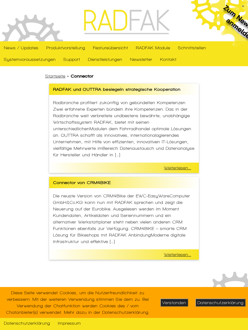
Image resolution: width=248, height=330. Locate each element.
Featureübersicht (110, 47)
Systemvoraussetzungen (30, 59)
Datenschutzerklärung (27, 323)
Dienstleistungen (105, 59)
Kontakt (168, 59)
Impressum (69, 323)
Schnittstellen (192, 47)
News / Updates (21, 47)
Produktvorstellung (65, 47)
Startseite (55, 76)
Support (71, 59)
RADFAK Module (153, 47)
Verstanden (174, 302)
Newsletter (141, 59)
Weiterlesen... (177, 167)
